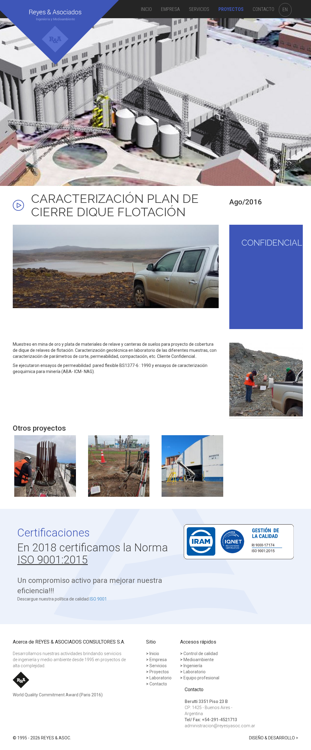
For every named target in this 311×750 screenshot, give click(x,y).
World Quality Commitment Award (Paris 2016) (58, 694)
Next (295, 380)
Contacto (263, 9)
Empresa (170, 9)
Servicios (199, 9)
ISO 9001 (98, 599)
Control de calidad (199, 653)
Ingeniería (191, 665)
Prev (237, 380)
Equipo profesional (199, 677)
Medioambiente (197, 659)
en (285, 9)
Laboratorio (193, 671)
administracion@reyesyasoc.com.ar (220, 725)
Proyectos (231, 9)
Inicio (146, 9)
